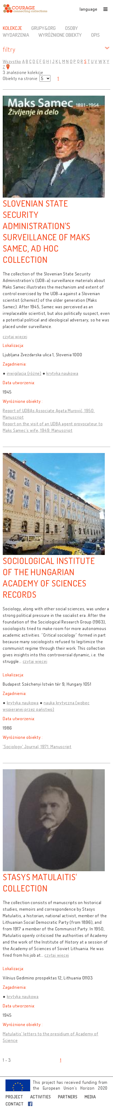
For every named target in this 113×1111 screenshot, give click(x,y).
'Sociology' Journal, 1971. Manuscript (37, 746)
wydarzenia (16, 35)
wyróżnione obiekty (60, 35)
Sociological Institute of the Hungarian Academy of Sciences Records (49, 577)
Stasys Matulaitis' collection (40, 882)
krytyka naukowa (62, 373)
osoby (71, 28)
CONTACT (14, 1104)
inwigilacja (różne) (24, 373)
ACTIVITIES (40, 1097)
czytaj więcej (15, 336)
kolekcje (12, 28)
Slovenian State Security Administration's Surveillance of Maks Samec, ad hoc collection (46, 231)
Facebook (31, 1104)
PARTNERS (67, 1097)
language (88, 9)
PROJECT (14, 1097)
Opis (95, 35)
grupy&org (43, 28)
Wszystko (12, 61)
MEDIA (90, 1097)
